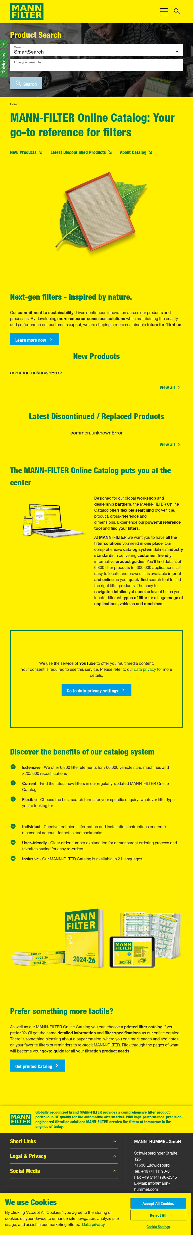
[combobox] (96, 65)
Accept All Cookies (158, 1203)
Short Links (23, 1141)
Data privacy (93, 1224)
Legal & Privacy (28, 1156)
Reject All (158, 1215)
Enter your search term (29, 61)
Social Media (25, 1171)
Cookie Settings (158, 1226)
